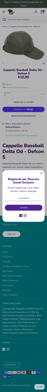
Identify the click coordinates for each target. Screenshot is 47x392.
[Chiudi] (41, 173)
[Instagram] (25, 215)
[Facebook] (20, 215)
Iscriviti (23, 207)
